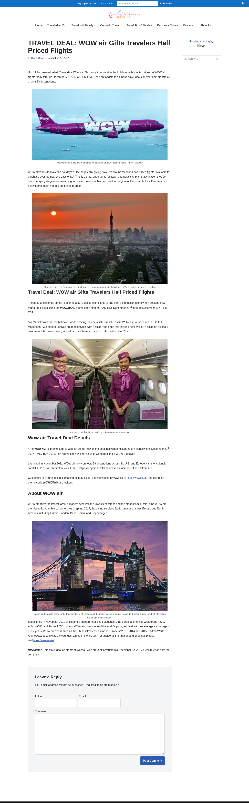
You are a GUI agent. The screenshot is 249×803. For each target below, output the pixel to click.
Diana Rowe (37, 58)
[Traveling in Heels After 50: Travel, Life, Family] (124, 14)
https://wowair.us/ (137, 477)
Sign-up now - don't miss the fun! (95, 3)
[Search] (217, 58)
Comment (40, 711)
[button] (66, 25)
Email (82, 696)
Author (39, 696)
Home (39, 25)
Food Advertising (199, 41)
